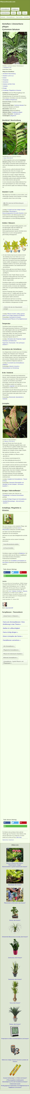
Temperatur (5, 79)
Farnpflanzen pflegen (17, 112)
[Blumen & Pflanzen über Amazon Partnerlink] (14, 861)
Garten (13, 13)
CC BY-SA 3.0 (10, 158)
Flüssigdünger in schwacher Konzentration (13, 495)
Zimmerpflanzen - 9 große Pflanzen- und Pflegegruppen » (13, 662)
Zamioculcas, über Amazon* (15, 957)
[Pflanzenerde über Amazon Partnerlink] (14, 901)
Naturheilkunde (5, 13)
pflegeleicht (13, 115)
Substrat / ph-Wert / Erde (9, 84)
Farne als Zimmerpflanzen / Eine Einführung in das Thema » (14, 623)
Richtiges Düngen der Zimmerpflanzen (16, 499)
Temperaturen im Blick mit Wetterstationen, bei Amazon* (15, 1038)
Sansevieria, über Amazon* (15, 979)
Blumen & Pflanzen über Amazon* (14, 863)
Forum (24, 13)
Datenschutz (5, 839)
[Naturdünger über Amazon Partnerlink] (14, 883)
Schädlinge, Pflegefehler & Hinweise (12, 90)
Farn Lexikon (19, 17)
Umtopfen (5, 86)
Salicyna (6, 441)
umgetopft (11, 386)
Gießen (5, 77)
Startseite (2, 17)
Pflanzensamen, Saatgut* (15, 865)
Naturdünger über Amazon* (15, 884)
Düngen (5, 88)
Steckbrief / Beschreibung (9, 73)
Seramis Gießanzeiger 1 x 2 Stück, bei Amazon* (15, 1078)
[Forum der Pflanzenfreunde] (8, 524)
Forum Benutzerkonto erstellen (11, 544)
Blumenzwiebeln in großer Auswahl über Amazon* (14, 866)
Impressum (11, 839)
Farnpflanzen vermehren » (12, 640)
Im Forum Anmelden (8, 548)
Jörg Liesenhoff (9, 607)
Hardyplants (6, 67)
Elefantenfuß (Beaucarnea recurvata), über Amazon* (15, 936)
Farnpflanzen (17, 114)
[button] (7, 572)
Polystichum (14, 99)
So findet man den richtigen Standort (16, 209)
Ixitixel (4, 158)
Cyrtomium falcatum (19, 105)
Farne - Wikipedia (12, 591)
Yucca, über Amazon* (15, 1003)
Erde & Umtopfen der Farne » (12, 636)
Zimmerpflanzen (5, 9)
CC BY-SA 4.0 (12, 441)
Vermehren (5, 82)
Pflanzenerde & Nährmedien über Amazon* (14, 903)
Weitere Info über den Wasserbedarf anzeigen (12, 308)
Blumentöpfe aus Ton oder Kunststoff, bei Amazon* (15, 1081)
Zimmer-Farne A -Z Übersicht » (11, 616)
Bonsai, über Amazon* (15, 920)
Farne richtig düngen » (10, 632)
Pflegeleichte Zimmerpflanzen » (11, 650)
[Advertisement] (15, 727)
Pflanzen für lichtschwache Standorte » (13, 653)
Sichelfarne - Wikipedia (22, 591)
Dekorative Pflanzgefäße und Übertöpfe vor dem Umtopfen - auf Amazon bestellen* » (13, 484)
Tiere (19, 13)
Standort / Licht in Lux (8, 75)
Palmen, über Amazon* (15, 1024)
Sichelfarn (26, 17)
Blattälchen (22, 553)
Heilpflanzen (15, 9)
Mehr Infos (19, 837)
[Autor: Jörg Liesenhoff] (4, 606)
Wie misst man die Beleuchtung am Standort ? (13, 204)
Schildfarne (7, 99)
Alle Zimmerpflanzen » (9, 646)
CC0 (10, 67)
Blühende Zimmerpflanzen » (10, 657)
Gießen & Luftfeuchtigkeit (11, 628)
